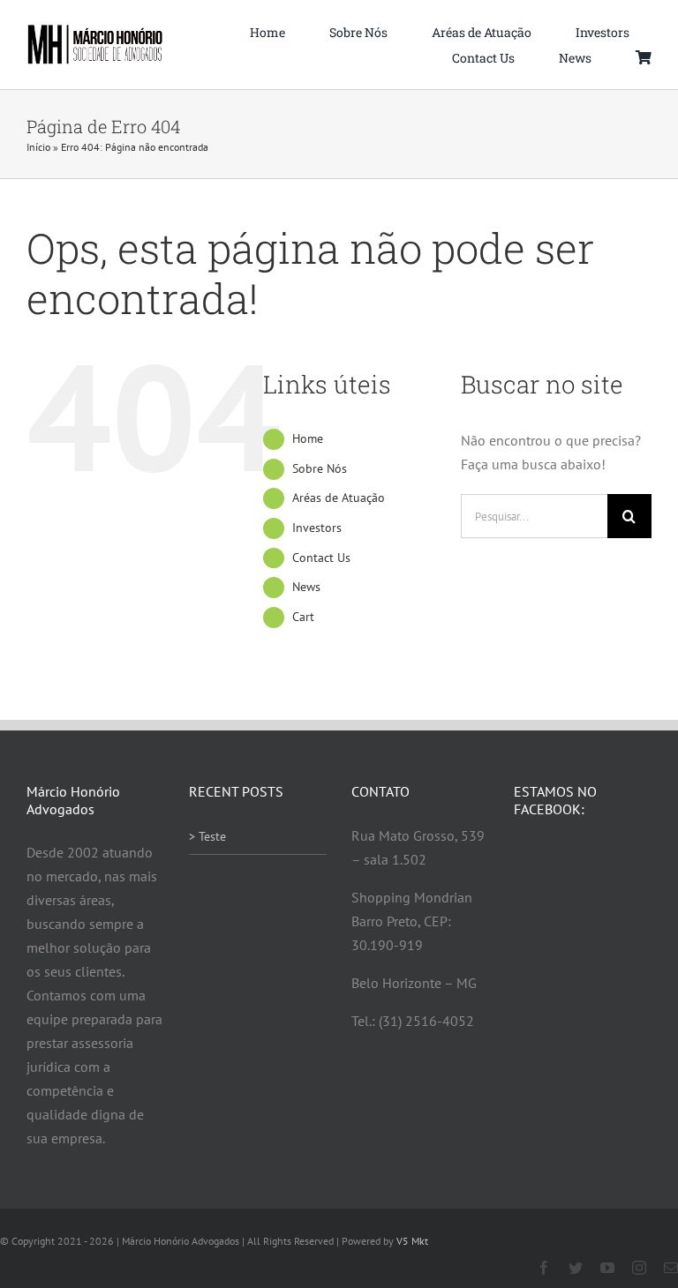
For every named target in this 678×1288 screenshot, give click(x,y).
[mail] (671, 1268)
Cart (303, 617)
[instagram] (639, 1268)
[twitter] (576, 1268)
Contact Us (321, 557)
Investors (317, 527)
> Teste (207, 836)
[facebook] (544, 1268)
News (306, 587)
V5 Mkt (412, 1240)
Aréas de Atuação (338, 497)
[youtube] (607, 1268)
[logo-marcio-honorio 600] (95, 31)
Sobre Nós (319, 468)
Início (38, 147)
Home (307, 438)
